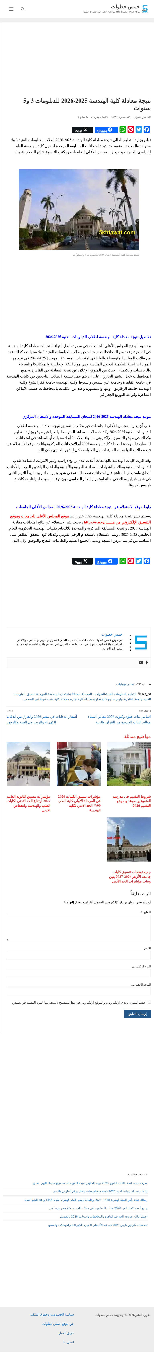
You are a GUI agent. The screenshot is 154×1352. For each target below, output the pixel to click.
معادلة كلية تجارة (81, 699)
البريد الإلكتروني (141, 966)
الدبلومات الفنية (116, 694)
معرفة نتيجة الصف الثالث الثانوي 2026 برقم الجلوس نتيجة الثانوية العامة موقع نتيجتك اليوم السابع (90, 1183)
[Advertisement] (79, 60)
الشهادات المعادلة (93, 694)
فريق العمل (66, 1333)
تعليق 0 (82, 117)
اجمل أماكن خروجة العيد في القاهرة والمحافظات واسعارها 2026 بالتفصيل (104, 1216)
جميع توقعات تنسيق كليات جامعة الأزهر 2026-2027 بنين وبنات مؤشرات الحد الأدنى (130, 876)
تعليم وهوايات (98, 117)
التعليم (132, 694)
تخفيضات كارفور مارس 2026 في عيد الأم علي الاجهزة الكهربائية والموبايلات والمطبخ (98, 1225)
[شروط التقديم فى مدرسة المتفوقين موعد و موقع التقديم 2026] (129, 764)
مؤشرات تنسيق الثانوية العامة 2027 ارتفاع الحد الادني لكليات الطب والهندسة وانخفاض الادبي (28, 803)
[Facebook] (147, 663)
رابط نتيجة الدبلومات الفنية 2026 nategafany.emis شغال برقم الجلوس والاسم (100, 1191)
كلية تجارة (100, 699)
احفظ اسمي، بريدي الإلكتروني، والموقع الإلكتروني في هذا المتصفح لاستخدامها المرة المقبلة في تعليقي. (78, 1002)
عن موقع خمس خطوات (58, 1323)
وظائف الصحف (34, 699)
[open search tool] (22, 9)
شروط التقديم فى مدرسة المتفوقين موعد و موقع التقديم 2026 (132, 801)
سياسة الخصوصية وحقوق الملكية (52, 1314)
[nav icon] (11, 9)
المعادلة (75, 694)
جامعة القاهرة (133, 699)
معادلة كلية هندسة (57, 699)
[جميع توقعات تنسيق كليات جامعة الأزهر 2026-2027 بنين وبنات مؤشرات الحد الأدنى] (129, 839)
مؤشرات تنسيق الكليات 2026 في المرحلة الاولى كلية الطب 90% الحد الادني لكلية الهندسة (79, 803)
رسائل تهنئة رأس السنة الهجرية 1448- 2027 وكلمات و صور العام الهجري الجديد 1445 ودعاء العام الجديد (86, 1199)
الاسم (147, 948)
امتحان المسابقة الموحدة (52, 694)
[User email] (141, 663)
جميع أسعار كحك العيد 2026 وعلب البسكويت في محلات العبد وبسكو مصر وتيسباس (98, 1208)
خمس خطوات (125, 6)
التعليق (146, 912)
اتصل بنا (68, 1342)
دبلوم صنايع (115, 699)
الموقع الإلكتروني (141, 984)
